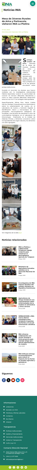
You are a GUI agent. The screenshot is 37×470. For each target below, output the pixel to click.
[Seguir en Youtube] (13, 380)
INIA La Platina (23, 32)
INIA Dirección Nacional (10, 32)
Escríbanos (9, 419)
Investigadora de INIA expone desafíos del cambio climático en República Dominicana (26, 285)
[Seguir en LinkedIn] (18, 380)
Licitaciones (10, 407)
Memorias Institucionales (14, 437)
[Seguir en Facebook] (4, 380)
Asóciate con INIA (12, 410)
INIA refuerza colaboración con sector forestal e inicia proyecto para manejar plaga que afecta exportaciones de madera (26, 339)
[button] (32, 3)
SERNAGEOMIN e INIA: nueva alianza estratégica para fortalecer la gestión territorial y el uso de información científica (26, 320)
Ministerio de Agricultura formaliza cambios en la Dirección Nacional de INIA (26, 270)
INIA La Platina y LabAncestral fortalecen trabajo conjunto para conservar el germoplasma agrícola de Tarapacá (26, 252)
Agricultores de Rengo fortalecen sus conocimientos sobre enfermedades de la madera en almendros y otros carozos (26, 302)
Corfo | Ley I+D (11, 443)
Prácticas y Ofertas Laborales (15, 413)
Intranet (8, 422)
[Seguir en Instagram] (22, 380)
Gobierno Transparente (14, 440)
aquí (20, 233)
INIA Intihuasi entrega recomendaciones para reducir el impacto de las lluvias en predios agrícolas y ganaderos (26, 358)
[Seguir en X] (8, 380)
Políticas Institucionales (14, 431)
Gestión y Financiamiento (14, 434)
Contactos (9, 416)
